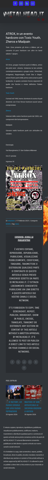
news (17, 224)
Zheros (8, 111)
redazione (11, 221)
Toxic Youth (10, 93)
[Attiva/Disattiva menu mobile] (43, 19)
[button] (7, 399)
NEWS (8, 224)
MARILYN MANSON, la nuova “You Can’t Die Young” (27, 405)
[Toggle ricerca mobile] (38, 19)
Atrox (8, 59)
